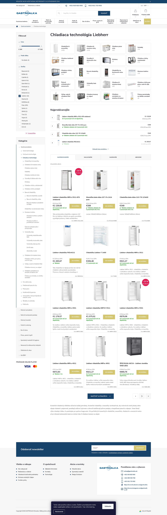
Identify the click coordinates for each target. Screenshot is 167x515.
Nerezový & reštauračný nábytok (31, 345)
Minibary (27, 182)
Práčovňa (25, 304)
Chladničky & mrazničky (32, 161)
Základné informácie (51, 469)
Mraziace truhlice (30, 212)
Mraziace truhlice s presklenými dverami (33, 221)
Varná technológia (28, 151)
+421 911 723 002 (129, 481)
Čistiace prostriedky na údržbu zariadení (34, 276)
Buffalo (24, 74)
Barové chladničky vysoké (34, 196)
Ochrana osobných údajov (26, 477)
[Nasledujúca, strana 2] (141, 396)
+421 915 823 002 (129, 475)
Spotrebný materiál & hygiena (30, 340)
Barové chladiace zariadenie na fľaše (35, 203)
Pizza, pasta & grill (26, 335)
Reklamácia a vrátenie (34, 5)
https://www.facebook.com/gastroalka (135, 485)
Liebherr (25, 96)
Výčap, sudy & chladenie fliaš (33, 264)
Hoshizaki (25, 87)
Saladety (27, 172)
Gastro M (25, 80)
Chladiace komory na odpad (33, 267)
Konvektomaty (27, 282)
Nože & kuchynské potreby (29, 315)
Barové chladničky (30, 192)
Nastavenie (59, 512)
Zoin (24, 127)
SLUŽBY (23, 355)
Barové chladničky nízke (34, 199)
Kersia (24, 90)
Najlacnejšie (88, 157)
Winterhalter (26, 124)
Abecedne (138, 157)
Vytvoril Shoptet (146, 511)
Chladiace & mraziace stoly (33, 165)
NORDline (25, 102)
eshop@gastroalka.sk (130, 471)
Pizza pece (26, 289)
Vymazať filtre (32, 133)
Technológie (48, 474)
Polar (25, 105)
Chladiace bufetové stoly (32, 175)
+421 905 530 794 (129, 478)
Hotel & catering (26, 325)
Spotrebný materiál (77, 472)
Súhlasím (108, 506)
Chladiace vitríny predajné (32, 189)
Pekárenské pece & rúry (30, 285)
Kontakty (47, 472)
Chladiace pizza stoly (31, 168)
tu (94, 507)
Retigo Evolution (77, 474)
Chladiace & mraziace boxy (33, 255)
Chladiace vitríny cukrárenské (33, 185)
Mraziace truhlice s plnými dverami (34, 216)
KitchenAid (25, 93)
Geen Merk (25, 83)
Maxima (25, 99)
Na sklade (25, 60)
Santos (24, 108)
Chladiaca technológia (30, 158)
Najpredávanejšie (63, 157)
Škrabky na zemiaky (29, 301)
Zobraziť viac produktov (99, 149)
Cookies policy (22, 480)
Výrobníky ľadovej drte (33, 244)
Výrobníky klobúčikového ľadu (34, 236)
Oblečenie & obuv (26, 350)
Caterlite (25, 77)
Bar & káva (24, 330)
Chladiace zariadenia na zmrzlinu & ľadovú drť (32, 271)
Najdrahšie (113, 157)
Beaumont (25, 71)
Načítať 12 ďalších (99, 396)
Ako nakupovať (20, 5)
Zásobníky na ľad (32, 251)
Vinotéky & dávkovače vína (33, 178)
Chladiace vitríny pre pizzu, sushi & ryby (33, 259)
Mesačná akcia (76, 469)
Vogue (24, 118)
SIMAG (24, 111)
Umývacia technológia (29, 154)
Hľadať (104, 13)
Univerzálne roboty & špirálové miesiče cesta (32, 296)
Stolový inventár (26, 320)
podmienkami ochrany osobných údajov (121, 453)
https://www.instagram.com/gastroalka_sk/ (135, 489)
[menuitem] (22, 22)
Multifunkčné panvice (29, 292)
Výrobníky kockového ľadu (35, 240)
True (24, 114)
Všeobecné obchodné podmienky (28, 474)
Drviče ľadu (30, 247)
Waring (24, 121)
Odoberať (140, 448)
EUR (145, 5)
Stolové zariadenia (26, 310)
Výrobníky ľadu (29, 232)
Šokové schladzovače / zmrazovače (31, 227)
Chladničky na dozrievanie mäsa (34, 209)
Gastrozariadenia (26, 147)
